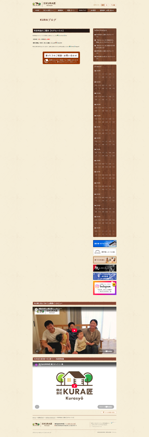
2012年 (98, 228)
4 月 (103, 77)
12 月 (96, 85)
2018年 (98, 160)
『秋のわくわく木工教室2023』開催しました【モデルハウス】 (105, 41)
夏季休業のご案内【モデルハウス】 (105, 52)
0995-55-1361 (71, 424)
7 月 (113, 152)
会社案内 (93, 10)
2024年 (98, 93)
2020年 (98, 138)
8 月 (110, 74)
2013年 (98, 216)
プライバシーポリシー (38, 432)
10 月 (103, 85)
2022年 (98, 115)
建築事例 (60, 10)
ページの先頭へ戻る (109, 412)
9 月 (106, 130)
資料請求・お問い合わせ (107, 10)
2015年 (98, 194)
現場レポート (71, 10)
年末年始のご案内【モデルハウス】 (105, 35)
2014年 (98, 205)
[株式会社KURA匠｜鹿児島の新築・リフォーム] (44, 4)
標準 (103, 5)
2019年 (98, 149)
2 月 (110, 88)
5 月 (99, 122)
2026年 (98, 71)
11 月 (99, 85)
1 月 (113, 88)
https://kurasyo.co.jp (97, 426)
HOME (37, 10)
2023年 (98, 104)
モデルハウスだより (100, 30)
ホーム (34, 417)
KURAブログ (82, 10)
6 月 (96, 99)
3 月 (106, 110)
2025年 (98, 82)
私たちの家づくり (48, 10)
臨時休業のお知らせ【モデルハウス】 (105, 57)
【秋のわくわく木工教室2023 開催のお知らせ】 (105, 46)
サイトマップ (48, 432)
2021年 (98, 127)
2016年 (98, 183)
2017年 (98, 172)
